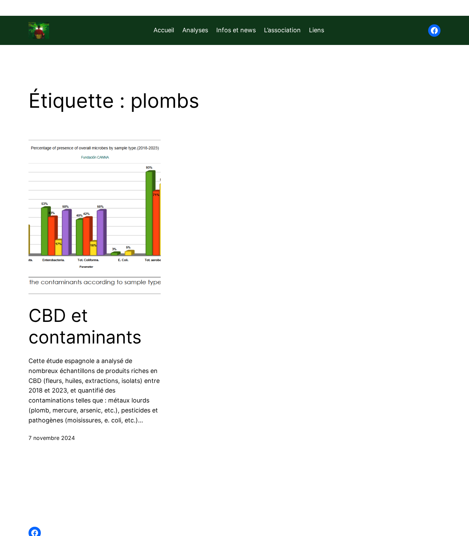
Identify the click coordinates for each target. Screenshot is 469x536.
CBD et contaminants (84, 326)
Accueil (163, 30)
